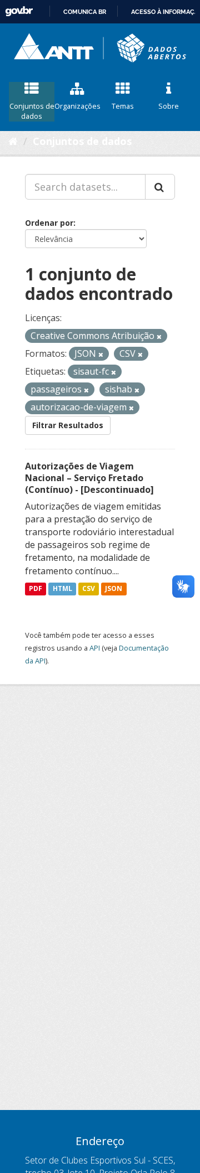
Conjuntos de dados (31, 111)
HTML (62, 589)
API (94, 648)
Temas (123, 106)
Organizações (77, 106)
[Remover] (159, 336)
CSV (88, 589)
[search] (160, 187)
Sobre (168, 106)
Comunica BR (84, 12)
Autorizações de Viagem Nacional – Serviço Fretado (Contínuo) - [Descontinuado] (89, 478)
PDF (35, 589)
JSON (113, 589)
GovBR (19, 11)
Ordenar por (49, 222)
